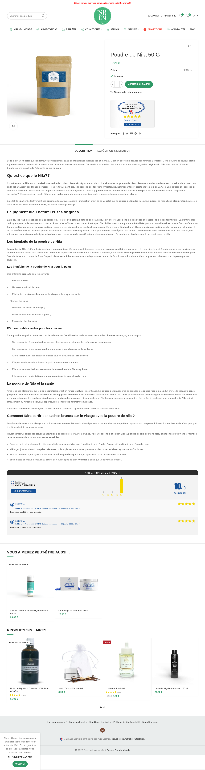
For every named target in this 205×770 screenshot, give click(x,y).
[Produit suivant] (190, 46)
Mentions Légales (78, 722)
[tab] (84, 149)
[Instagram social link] (102, 730)
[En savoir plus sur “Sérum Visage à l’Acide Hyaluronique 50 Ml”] (51, 565)
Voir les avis (132, 124)
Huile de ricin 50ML (116, 688)
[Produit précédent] (184, 46)
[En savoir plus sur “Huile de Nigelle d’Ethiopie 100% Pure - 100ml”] (51, 643)
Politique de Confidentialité (126, 722)
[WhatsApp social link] (140, 133)
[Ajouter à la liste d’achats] (51, 579)
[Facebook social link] (123, 133)
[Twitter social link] (127, 133)
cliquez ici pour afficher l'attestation (128, 739)
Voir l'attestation (23, 491)
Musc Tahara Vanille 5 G (70, 688)
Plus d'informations (20, 757)
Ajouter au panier (139, 84)
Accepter (20, 764)
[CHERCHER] (43, 16)
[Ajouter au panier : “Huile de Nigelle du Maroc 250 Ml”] (196, 643)
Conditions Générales (100, 722)
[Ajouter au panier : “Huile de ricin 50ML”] (148, 643)
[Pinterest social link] (136, 133)
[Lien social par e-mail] (131, 133)
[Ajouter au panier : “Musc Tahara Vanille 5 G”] (99, 643)
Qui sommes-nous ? (57, 722)
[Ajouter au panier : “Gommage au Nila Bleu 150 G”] (99, 565)
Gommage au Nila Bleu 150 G (73, 610)
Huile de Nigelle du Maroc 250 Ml (171, 688)
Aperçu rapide (51, 572)
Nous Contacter (150, 722)
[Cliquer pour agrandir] (13, 126)
